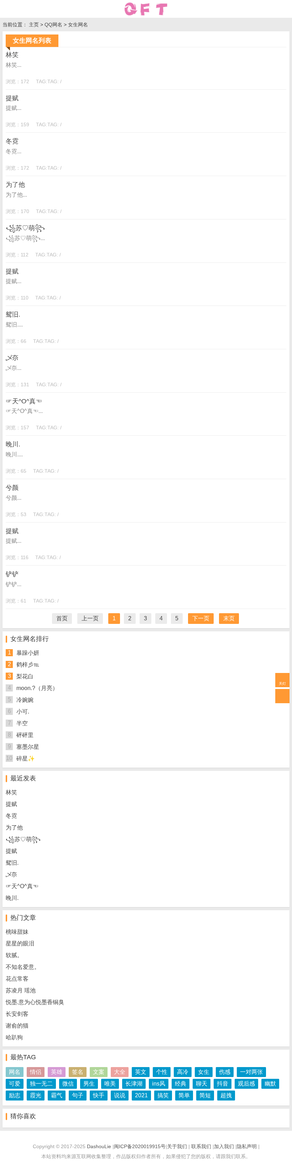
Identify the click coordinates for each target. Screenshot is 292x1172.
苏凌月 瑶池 (21, 990)
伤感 (224, 1072)
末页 (229, 618)
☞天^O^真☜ (24, 401)
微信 (68, 1084)
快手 (98, 1095)
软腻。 (14, 955)
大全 (119, 1072)
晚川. (13, 444)
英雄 (56, 1072)
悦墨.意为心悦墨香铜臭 (35, 1002)
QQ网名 (53, 24)
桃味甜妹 (17, 932)
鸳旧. (13, 314)
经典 (180, 1084)
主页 (34, 24)
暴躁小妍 (27, 653)
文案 (98, 1072)
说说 (119, 1095)
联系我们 (201, 1146)
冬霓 (12, 141)
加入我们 (224, 1146)
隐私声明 (247, 1146)
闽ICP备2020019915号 (140, 1146)
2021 (141, 1095)
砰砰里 (24, 735)
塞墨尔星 (27, 747)
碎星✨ (25, 758)
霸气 (56, 1095)
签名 (77, 1072)
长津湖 (133, 1084)
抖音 (222, 1084)
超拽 (226, 1095)
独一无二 (41, 1084)
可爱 (14, 1084)
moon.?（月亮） (37, 688)
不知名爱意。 (23, 967)
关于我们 (177, 1146)
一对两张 (251, 1072)
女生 (203, 1072)
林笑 (12, 54)
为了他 (15, 184)
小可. (22, 712)
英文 (140, 1072)
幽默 (270, 1084)
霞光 (35, 1095)
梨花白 (24, 676)
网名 (14, 1072)
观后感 (246, 1084)
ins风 (158, 1084)
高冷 (182, 1072)
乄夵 (12, 357)
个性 (161, 1072)
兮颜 (12, 487)
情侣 (35, 1072)
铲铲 (12, 574)
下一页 (200, 618)
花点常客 (17, 979)
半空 (22, 723)
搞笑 (163, 1095)
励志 (14, 1095)
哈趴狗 (14, 1037)
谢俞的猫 (17, 1026)
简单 (184, 1095)
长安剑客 (17, 1014)
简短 (205, 1095)
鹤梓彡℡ (27, 665)
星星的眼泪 (20, 943)
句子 (77, 1095)
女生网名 (78, 24)
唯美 (110, 1084)
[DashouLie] (146, 9)
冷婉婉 (24, 700)
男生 (89, 1084)
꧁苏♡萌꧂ (25, 228)
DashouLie (99, 1146)
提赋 (12, 98)
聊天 (201, 1084)
